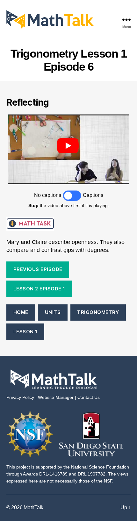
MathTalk (33, 507)
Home (20, 312)
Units (53, 312)
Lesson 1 (25, 332)
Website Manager (56, 397)
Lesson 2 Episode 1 (39, 289)
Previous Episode (37, 269)
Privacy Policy (20, 397)
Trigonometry (98, 312)
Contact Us (88, 397)
